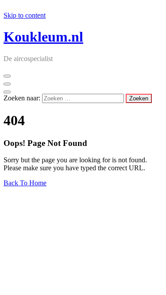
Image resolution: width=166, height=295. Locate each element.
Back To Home (25, 183)
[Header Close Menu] (7, 84)
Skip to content (25, 15)
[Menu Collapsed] (7, 76)
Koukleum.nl (43, 37)
